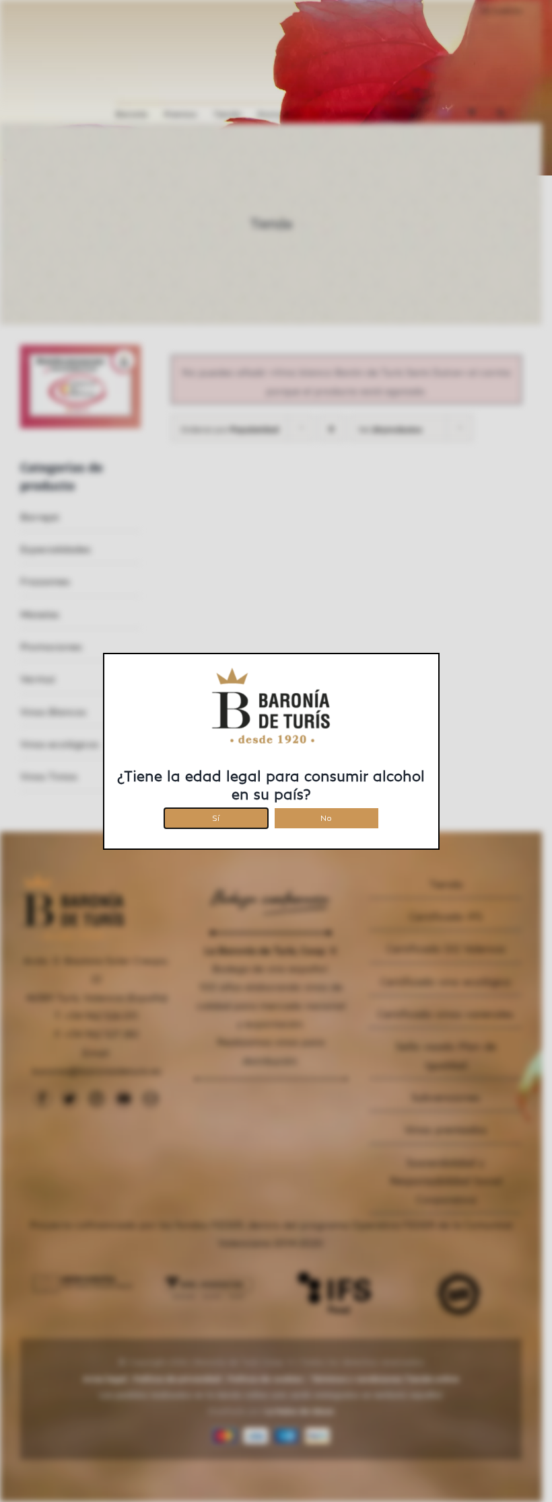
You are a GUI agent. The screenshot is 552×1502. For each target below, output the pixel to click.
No (326, 816)
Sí (215, 816)
